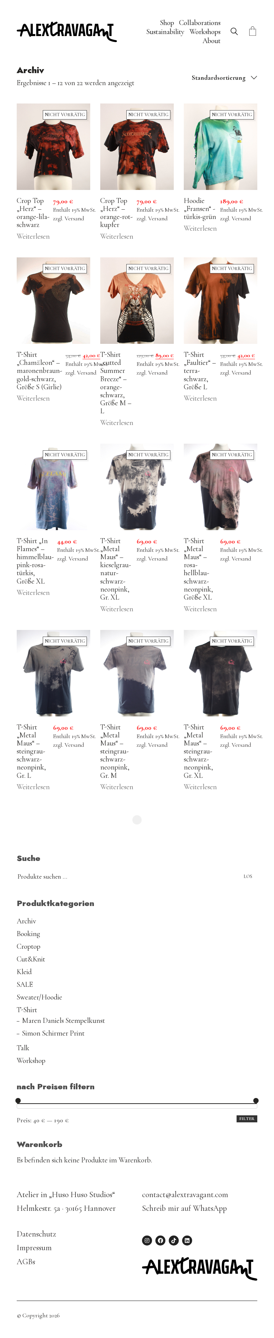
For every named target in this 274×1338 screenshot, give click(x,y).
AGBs (26, 1262)
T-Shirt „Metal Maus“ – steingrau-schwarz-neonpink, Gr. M (114, 751)
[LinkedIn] (187, 1241)
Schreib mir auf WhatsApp (184, 1208)
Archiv (26, 921)
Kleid (24, 971)
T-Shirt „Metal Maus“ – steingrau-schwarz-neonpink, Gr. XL (198, 751)
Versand (74, 218)
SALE (25, 984)
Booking (28, 933)
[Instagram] (147, 1241)
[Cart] (252, 32)
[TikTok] (174, 1241)
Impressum (34, 1248)
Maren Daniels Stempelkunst (63, 1020)
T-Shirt (27, 1010)
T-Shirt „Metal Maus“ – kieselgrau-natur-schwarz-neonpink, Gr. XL (115, 569)
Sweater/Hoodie (39, 997)
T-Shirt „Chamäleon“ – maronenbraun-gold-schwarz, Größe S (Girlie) (39, 371)
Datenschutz (36, 1234)
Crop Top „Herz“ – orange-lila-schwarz (33, 213)
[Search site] (234, 32)
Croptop (28, 946)
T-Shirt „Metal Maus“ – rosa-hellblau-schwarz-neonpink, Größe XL (198, 569)
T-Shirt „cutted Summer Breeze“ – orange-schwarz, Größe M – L (115, 383)
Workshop (31, 1060)
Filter (247, 1118)
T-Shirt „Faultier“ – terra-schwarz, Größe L (200, 371)
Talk (23, 1048)
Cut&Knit (31, 959)
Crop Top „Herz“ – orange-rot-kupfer (116, 213)
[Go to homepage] (67, 32)
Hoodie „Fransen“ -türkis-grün (200, 209)
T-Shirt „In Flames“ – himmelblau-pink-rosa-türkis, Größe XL (35, 561)
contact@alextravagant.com (185, 1194)
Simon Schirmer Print (53, 1033)
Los (248, 876)
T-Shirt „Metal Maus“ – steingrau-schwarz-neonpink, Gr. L (31, 751)
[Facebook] (160, 1241)
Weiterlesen (33, 236)
